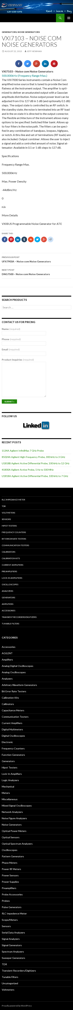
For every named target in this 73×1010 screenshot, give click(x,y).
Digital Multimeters (12, 729)
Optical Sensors (10, 837)
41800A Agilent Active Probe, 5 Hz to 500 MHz (28, 469)
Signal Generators (12, 945)
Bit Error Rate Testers (14, 538)
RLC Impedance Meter (13, 499)
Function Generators (13, 754)
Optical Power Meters (14, 830)
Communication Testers (15, 545)
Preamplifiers (9, 571)
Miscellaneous (10, 799)
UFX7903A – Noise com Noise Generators (26, 259)
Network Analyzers (12, 811)
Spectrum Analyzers (13, 951)
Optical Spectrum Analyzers (17, 843)
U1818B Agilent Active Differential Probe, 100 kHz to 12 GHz (35, 463)
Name (11, 328)
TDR (4, 506)
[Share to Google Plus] (36, 66)
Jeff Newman (34, 51)
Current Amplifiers (12, 565)
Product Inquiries (18, 359)
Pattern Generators (13, 856)
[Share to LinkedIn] (45, 66)
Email (11, 349)
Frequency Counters (14, 532)
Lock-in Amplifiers (12, 578)
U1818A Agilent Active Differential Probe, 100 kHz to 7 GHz (35, 475)
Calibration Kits (11, 558)
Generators (9, 32)
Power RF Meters (11, 869)
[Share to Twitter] (27, 66)
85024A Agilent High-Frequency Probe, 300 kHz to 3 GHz (33, 456)
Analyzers (7, 591)
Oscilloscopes (10, 584)
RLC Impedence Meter (14, 913)
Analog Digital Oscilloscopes (17, 665)
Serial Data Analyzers (13, 932)
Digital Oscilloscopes (13, 735)
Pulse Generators (11, 907)
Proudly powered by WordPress (17, 1005)
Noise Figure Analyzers (14, 818)
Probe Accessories (12, 894)
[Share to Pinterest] (54, 66)
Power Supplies (10, 881)
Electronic (7, 742)
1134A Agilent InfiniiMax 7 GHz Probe (23, 450)
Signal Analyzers (11, 938)
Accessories (8, 610)
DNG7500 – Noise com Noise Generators (26, 272)
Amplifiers (7, 604)
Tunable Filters (10, 623)
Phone (11, 339)
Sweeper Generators (13, 957)
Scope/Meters (10, 919)
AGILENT (7, 653)
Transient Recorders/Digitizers (19, 617)
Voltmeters (8, 512)
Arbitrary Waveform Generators (19, 684)
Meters (6, 792)
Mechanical (8, 786)
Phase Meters (9, 862)
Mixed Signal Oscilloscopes (17, 805)
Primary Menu (68, 18)
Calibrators (8, 551)
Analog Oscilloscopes (14, 672)
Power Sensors (10, 875)
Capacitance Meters (13, 710)
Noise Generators (29, 32)
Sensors (6, 519)
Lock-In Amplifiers (12, 773)
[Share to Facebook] (18, 66)
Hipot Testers (9, 525)
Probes (6, 900)
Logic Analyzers (10, 780)
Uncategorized (10, 983)
